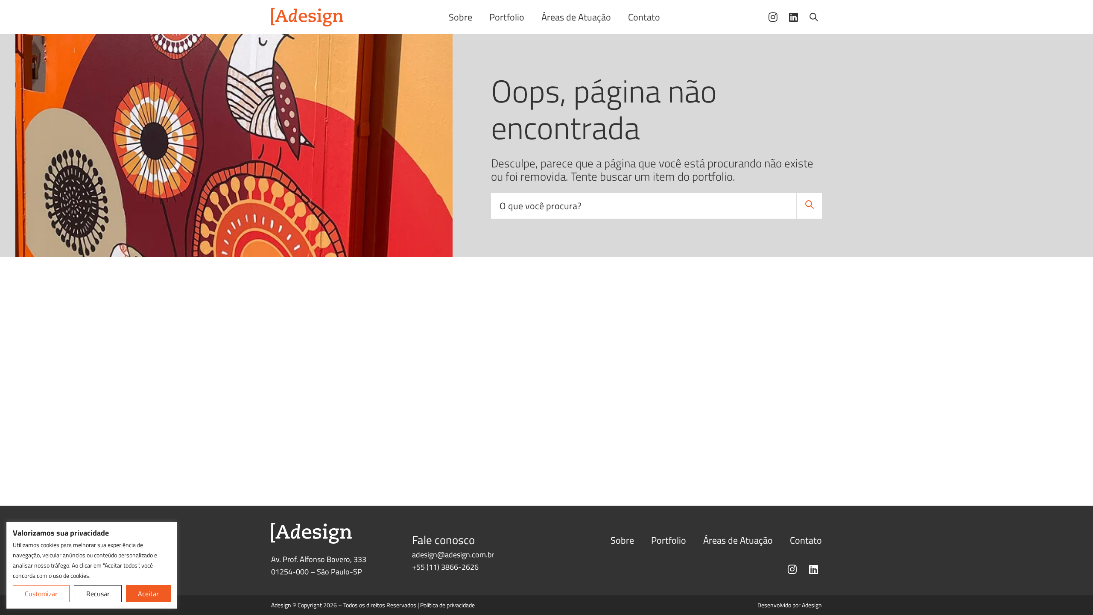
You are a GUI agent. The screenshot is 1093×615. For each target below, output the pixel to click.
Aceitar (148, 594)
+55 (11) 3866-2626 (445, 567)
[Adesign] (307, 17)
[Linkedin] (793, 17)
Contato (644, 17)
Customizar (41, 594)
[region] (91, 565)
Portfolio (506, 17)
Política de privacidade (447, 604)
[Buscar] (814, 17)
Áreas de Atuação (576, 17)
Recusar (98, 594)
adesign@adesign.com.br (453, 554)
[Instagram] (773, 17)
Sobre (460, 17)
